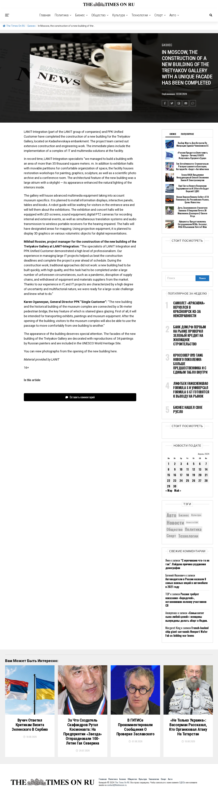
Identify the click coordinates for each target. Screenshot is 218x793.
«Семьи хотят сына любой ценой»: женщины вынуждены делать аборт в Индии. (186, 617)
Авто (172, 15)
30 (174, 486)
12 (193, 469)
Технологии (139, 15)
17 (181, 475)
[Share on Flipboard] (179, 103)
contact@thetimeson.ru (117, 784)
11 (187, 469)
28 (206, 481)
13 (200, 469)
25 (187, 481)
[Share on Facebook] (165, 103)
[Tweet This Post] (172, 103)
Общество (98, 15)
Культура (118, 15)
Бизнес (80, 15)
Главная (45, 15)
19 (193, 475)
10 (181, 469)
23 (174, 481)
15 (168, 475)
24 (181, 481)
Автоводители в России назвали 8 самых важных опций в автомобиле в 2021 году (186, 583)
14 (206, 469)
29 (168, 486)
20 (199, 475)
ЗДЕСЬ (182, 782)
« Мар (168, 490)
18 (187, 475)
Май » (177, 490)
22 (168, 481)
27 (199, 481)
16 (174, 475)
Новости (175, 522)
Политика (61, 15)
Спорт (158, 15)
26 (193, 481)
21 (206, 475)
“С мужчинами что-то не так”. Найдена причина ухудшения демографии (187, 564)
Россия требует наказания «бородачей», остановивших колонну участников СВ (185, 599)
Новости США (192, 522)
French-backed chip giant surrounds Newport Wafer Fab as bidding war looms (186, 632)
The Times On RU (15, 25)
